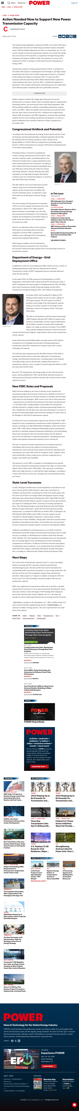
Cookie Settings (9, 1091)
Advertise (7, 1079)
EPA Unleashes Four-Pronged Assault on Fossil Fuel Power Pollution (62, 203)
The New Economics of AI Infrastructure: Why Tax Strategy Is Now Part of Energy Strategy (13, 940)
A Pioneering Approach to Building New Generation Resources (68, 875)
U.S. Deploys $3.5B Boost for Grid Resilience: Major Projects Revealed (39, 850)
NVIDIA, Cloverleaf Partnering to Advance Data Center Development (14, 821)
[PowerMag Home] (39, 3)
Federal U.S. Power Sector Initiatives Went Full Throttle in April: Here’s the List (62, 220)
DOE (39, 616)
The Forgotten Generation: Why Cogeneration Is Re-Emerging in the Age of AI (14, 893)
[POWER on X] (15, 1040)
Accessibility (20, 1091)
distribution (41, 618)
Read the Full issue (38, 881)
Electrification (57, 207)
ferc (57, 616)
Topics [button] (13, 3)
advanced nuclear (10, 792)
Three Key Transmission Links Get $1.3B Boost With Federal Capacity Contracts (40, 826)
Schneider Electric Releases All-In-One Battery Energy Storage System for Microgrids (63, 211)
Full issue (54, 196)
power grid (16, 618)
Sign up (65, 1088)
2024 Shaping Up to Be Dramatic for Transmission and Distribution (40, 799)
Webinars (29, 626)
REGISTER (27, 660)
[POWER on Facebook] (12, 1040)
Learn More (48, 1066)
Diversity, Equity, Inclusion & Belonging (16, 1086)
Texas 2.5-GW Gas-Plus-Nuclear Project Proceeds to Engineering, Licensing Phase (15, 989)
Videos (28, 700)
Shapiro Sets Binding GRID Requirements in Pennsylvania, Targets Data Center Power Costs (14, 869)
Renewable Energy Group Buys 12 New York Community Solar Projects (63, 235)
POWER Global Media (34, 721)
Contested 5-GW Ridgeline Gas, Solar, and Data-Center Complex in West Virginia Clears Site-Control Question (14, 965)
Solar (53, 230)
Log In (73, 3)
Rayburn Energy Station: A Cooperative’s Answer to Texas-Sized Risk (53, 875)
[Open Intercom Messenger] (74, 1104)
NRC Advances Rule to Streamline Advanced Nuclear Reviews (63, 227)
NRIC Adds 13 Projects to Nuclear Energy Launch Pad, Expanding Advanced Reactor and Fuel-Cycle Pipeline (14, 798)
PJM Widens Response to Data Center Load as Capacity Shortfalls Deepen (15, 916)
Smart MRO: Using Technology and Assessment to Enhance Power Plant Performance (37, 672)
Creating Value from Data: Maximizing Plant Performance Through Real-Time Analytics (38, 649)
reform (32, 616)
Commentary (8, 839)
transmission (48, 616)
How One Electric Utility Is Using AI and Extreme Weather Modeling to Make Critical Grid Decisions (38, 688)
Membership (16, 1079)
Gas (48, 868)
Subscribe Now (38, 766)
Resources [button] (22, 3)
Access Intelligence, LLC (35, 1100)
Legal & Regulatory (15, 7)
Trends (6, 912)
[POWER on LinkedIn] (19, 1040)
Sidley (25, 616)
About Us (7, 1081)
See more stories (58, 240)
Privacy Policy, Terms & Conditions (15, 1084)
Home (3, 7)
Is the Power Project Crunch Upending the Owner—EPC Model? (36, 875)
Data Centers (8, 817)
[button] (2, 3)
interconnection (28, 618)
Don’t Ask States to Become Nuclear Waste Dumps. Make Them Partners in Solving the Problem (14, 845)
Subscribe (51, 1090)
